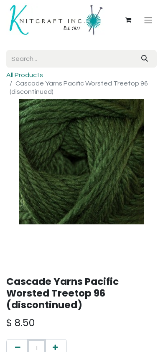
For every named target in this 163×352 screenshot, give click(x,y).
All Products (24, 75)
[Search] (144, 59)
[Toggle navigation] (148, 19)
